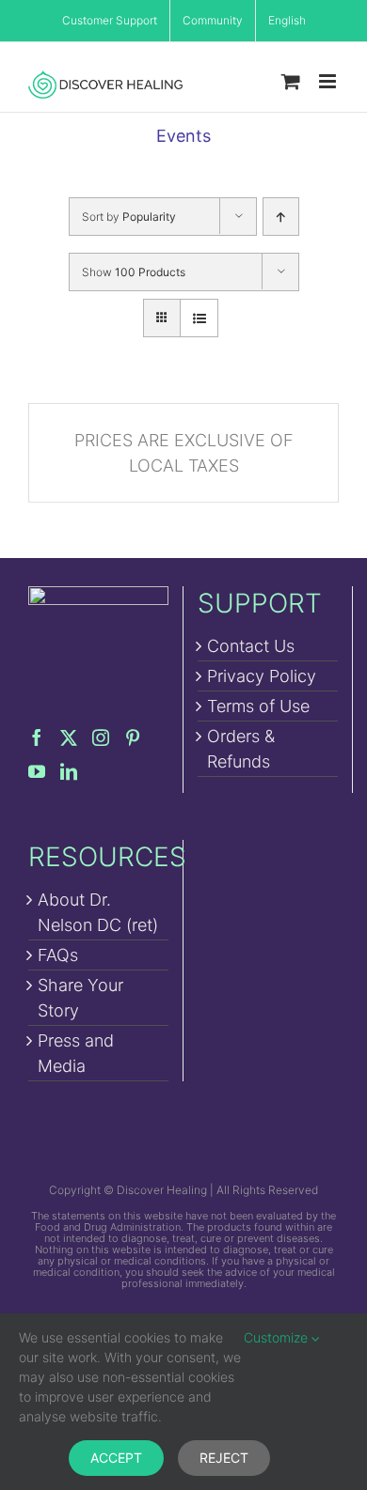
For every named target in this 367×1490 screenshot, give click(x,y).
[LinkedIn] (68, 771)
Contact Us (251, 646)
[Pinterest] (132, 737)
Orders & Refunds (241, 748)
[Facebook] (36, 737)
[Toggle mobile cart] (290, 81)
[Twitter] (68, 737)
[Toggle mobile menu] (329, 81)
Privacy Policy (261, 676)
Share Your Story (80, 997)
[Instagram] (100, 737)
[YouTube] (36, 771)
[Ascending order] (281, 216)
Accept (116, 1458)
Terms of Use (258, 706)
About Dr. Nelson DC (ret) (98, 912)
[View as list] (199, 318)
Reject (223, 1458)
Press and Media (76, 1053)
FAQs (58, 955)
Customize (277, 1337)
